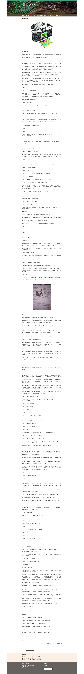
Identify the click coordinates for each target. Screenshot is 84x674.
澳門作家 (28, 15)
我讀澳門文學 (42, 15)
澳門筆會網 (29, 5)
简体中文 (59, 2)
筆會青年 (52, 15)
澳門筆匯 (56, 15)
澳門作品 (37, 15)
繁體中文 (54, 2)
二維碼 (33, 650)
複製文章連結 (29, 650)
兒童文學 (47, 15)
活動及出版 (33, 15)
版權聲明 (23, 663)
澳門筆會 (23, 15)
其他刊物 (60, 15)
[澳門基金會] (52, 665)
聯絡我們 (27, 663)
